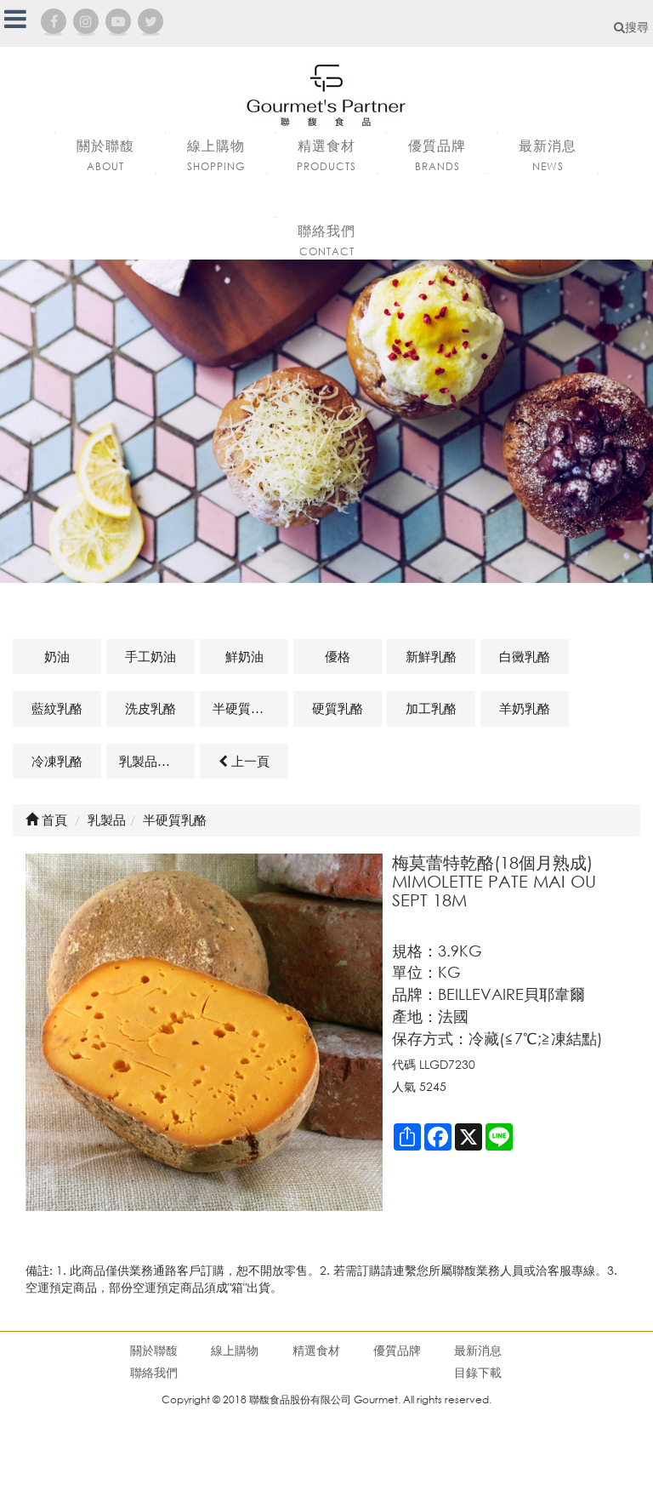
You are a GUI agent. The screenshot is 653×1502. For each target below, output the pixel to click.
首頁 (52, 819)
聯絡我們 (154, 1372)
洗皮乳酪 (150, 708)
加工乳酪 (431, 708)
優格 (337, 656)
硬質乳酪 (337, 708)
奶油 (57, 656)
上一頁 (249, 760)
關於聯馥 (154, 1350)
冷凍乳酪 (56, 760)
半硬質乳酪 (244, 708)
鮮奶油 (244, 656)
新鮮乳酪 (431, 656)
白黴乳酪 (524, 656)
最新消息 (478, 1350)
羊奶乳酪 (524, 708)
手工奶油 (150, 656)
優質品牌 (397, 1350)
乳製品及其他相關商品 (157, 760)
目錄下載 (478, 1372)
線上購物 (234, 1350)
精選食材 (316, 1350)
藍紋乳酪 (56, 708)
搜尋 (637, 27)
